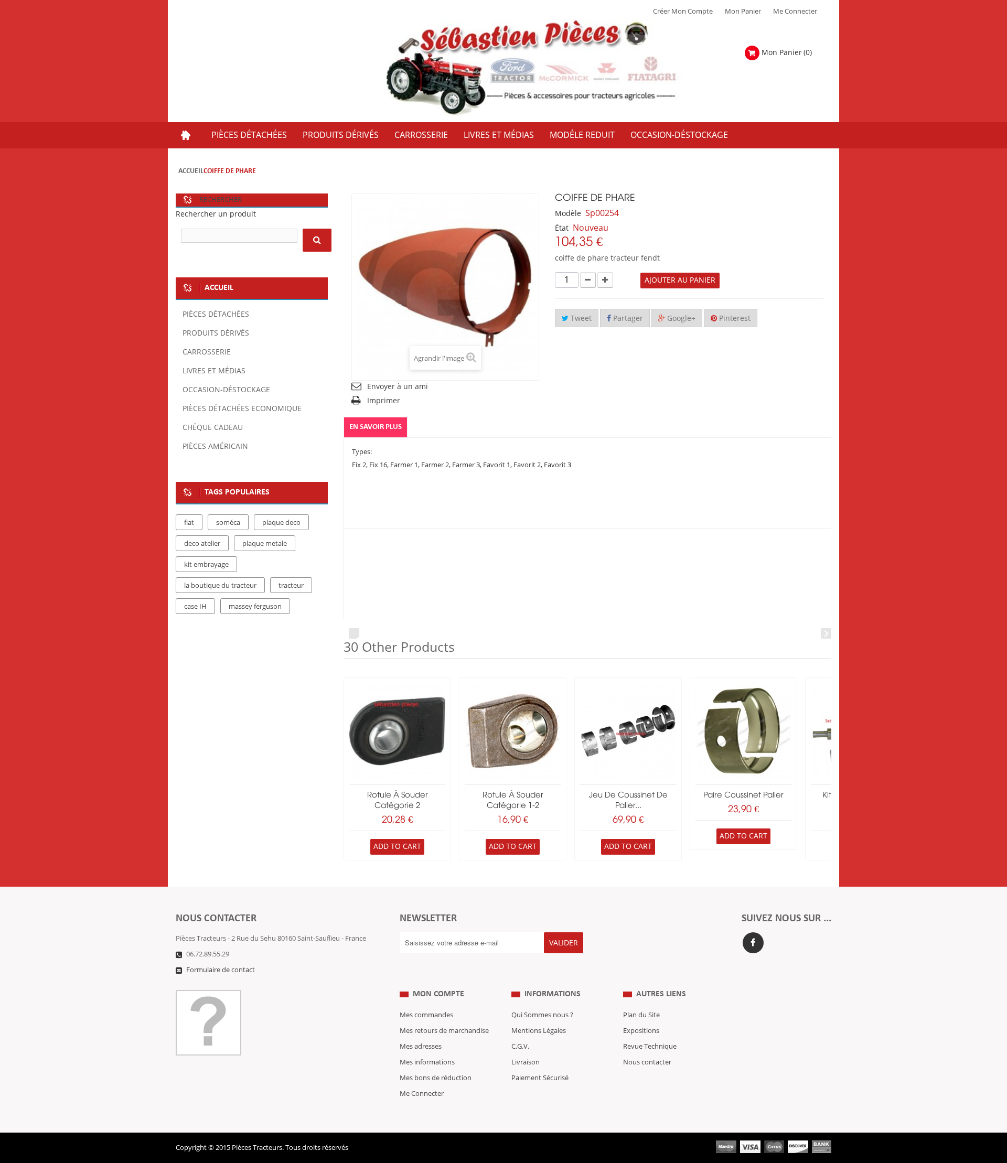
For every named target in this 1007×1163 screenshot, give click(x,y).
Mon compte (438, 994)
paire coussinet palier (743, 795)
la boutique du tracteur (220, 586)
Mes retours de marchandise (444, 1031)
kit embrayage (206, 565)
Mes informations (427, 1062)
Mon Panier (743, 11)
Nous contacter (647, 1062)
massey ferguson (255, 606)
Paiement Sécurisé (540, 1078)
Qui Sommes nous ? (542, 1015)
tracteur (291, 586)
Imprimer (383, 400)
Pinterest (734, 318)
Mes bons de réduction (436, 1078)
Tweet (580, 318)
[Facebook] (753, 942)
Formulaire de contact (220, 970)
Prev (354, 633)
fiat (189, 523)
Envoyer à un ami (397, 386)
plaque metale (264, 544)
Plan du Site (641, 1015)
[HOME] (185, 135)
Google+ (680, 318)
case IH (195, 606)
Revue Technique (650, 1046)
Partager (627, 318)
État (562, 228)
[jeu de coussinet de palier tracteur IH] (628, 731)
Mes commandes (426, 1015)
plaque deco (281, 523)
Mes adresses (421, 1046)
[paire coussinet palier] (743, 731)
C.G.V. (520, 1046)
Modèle (568, 213)
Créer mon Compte (683, 11)
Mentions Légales (538, 1031)
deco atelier (202, 544)
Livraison (525, 1062)
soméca (228, 523)
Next (826, 633)
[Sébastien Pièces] (552, 68)
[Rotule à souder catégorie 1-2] (513, 731)
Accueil (190, 171)
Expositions (641, 1031)
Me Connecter (795, 11)
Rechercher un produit (216, 214)
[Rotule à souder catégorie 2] (397, 731)
